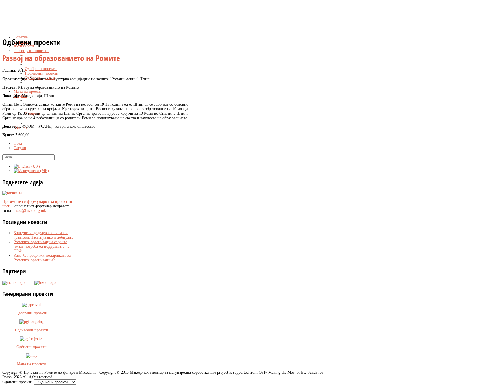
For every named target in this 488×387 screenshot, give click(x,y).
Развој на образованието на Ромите (61, 58)
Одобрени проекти (31, 313)
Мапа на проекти (31, 364)
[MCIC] (13, 282)
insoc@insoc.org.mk (29, 210)
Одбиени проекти (31, 347)
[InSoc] (40, 282)
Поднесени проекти (31, 330)
